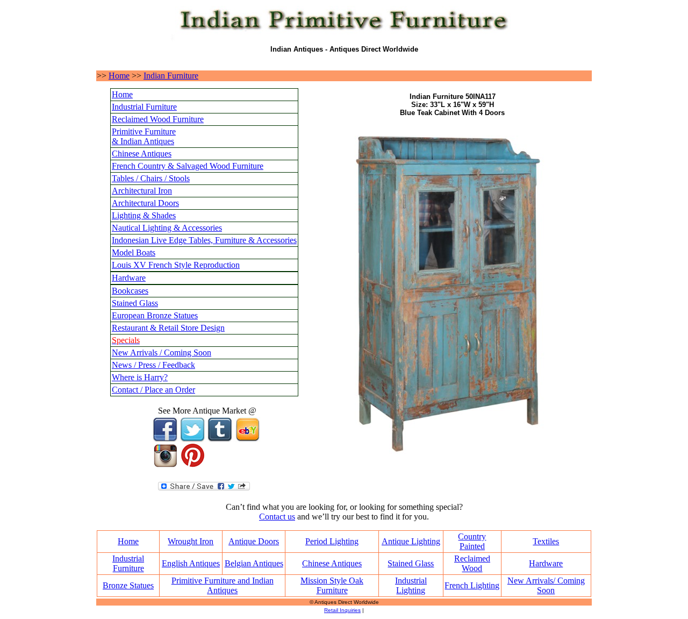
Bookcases (130, 290)
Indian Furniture (171, 75)
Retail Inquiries (342, 610)
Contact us (277, 516)
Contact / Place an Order (153, 389)
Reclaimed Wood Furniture (158, 119)
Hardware (129, 277)
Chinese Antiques (141, 153)
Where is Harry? (140, 377)
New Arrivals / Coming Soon (161, 352)
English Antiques (191, 563)
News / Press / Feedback (153, 364)
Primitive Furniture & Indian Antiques (144, 136)
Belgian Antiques (254, 563)
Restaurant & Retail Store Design (168, 327)
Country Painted (472, 541)
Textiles (546, 541)
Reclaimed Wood (472, 563)
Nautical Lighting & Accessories (167, 227)
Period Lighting (332, 541)
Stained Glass (135, 303)
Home (119, 75)
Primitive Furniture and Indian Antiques (222, 585)
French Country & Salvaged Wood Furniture (187, 165)
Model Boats (133, 252)
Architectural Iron (142, 190)
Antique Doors (253, 541)
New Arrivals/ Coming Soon (546, 585)
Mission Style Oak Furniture (331, 585)
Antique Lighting (411, 541)
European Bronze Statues (155, 315)
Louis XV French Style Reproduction (176, 264)
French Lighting (472, 585)
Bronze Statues (128, 585)
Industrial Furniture (144, 106)
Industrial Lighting (411, 585)
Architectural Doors (145, 203)
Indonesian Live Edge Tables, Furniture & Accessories (204, 240)
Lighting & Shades (144, 215)
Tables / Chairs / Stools (151, 178)
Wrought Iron (190, 541)
